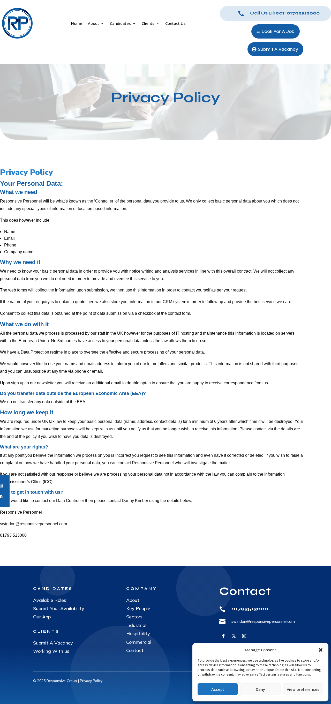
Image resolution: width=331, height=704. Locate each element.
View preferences (303, 689)
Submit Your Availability (58, 608)
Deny (260, 689)
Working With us (51, 651)
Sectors (134, 617)
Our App (42, 617)
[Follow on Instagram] (244, 636)
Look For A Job (278, 31)
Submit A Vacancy (278, 49)
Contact (135, 650)
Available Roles (49, 600)
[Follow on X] (234, 636)
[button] (320, 650)
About (132, 600)
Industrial (136, 625)
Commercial (138, 642)
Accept (217, 689)
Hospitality (138, 633)
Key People (138, 608)
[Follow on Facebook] (223, 636)
